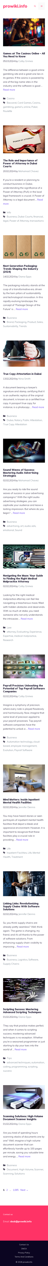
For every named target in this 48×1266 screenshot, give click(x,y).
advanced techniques (18, 1062)
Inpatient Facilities (17, 852)
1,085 (16, 1189)
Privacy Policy (24, 1253)
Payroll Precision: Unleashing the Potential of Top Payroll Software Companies (24, 688)
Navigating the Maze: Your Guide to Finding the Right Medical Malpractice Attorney (23, 578)
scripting (32, 1066)
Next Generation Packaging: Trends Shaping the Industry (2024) (20, 268)
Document (12, 1169)
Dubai (10, 420)
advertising (13, 525)
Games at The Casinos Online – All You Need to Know (24, 55)
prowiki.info (15, 6)
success (7, 1070)
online (27, 106)
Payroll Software (23, 750)
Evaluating (23, 631)
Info (9, 212)
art (22, 525)
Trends (23, 326)
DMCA (24, 1248)
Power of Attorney (19, 220)
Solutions (20, 1173)
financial (38, 216)
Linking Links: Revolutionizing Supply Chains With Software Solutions (21, 906)
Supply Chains (11, 963)
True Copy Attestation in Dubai (22, 373)
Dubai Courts (25, 216)
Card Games (24, 102)
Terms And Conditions (24, 1257)
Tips (9, 1058)
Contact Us (24, 1244)
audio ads (30, 525)
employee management (24, 745)
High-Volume (26, 1169)
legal (5, 220)
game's (19, 106)
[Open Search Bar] (35, 6)
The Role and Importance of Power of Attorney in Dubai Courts (20, 163)
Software (33, 959)
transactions (37, 220)
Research (8, 640)
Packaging (20, 322)
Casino (11, 98)
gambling (8, 106)
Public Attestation (32, 420)
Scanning (8, 1173)
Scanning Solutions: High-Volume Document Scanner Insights (23, 1118)
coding (7, 1066)
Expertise (8, 635)
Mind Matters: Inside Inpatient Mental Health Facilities (21, 801)
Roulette (7, 111)
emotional (8, 530)
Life (9, 848)
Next (24, 1189)
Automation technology (19, 741)
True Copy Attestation (15, 424)
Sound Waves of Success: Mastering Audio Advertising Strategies (20, 472)
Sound (18, 530)
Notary (18, 420)
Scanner (38, 1169)
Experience (35, 631)
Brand (10, 322)
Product (31, 322)
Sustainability (10, 326)
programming (19, 1066)
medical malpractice (25, 635)
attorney (11, 631)
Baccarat (12, 102)
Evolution (8, 750)
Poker (34, 106)
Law (9, 627)
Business (12, 216)
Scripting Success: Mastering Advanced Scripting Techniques (22, 1011)
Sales (40, 322)
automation (37, 1062)
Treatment (17, 856)
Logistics (22, 959)
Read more (9, 89)
